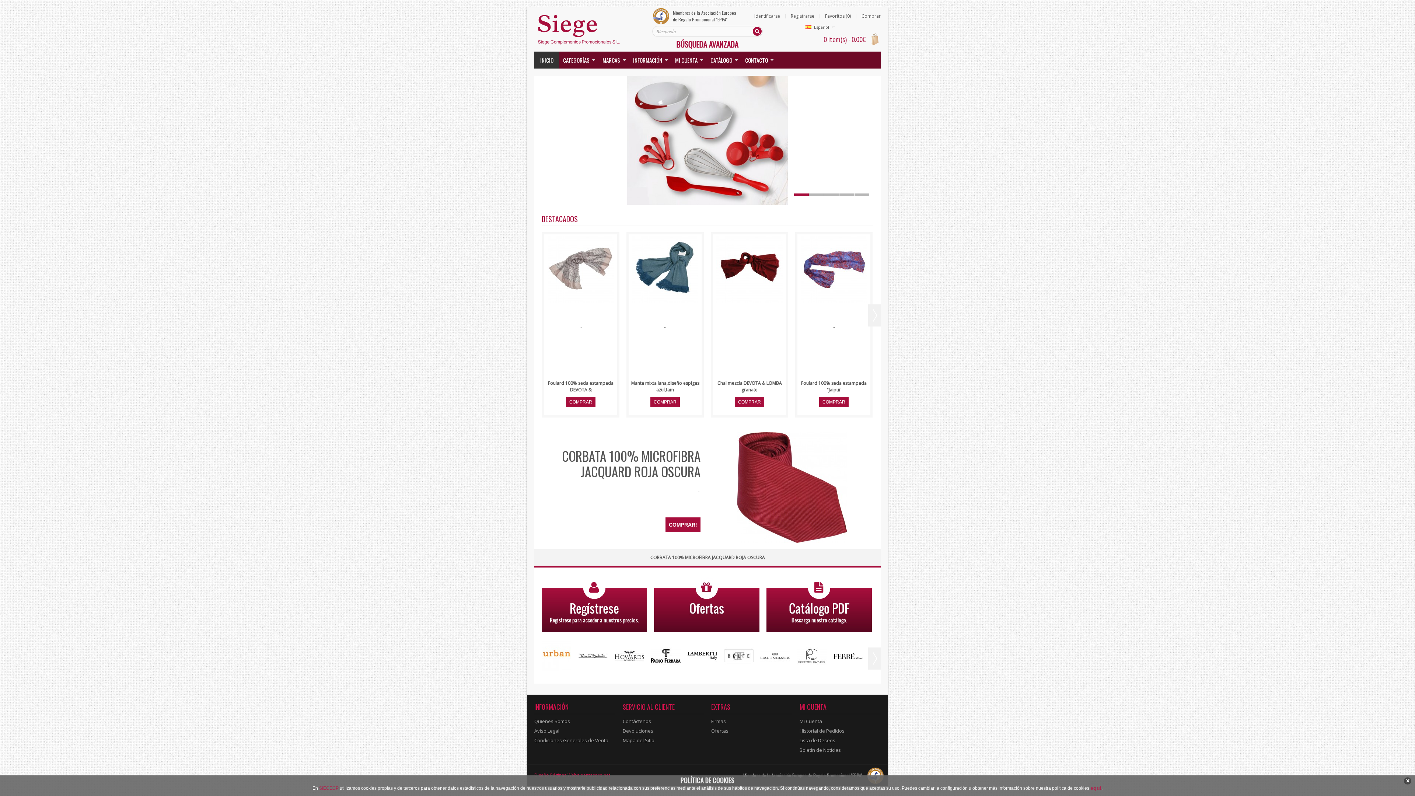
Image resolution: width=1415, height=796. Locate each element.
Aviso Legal (546, 730)
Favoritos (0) (838, 16)
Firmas (718, 721)
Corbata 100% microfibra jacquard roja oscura (631, 463)
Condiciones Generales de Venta (571, 740)
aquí (1095, 788)
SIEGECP (329, 788)
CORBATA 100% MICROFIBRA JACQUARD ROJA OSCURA (707, 557)
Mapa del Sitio (638, 740)
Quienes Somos (552, 721)
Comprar (871, 16)
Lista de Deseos (817, 740)
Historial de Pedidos (822, 730)
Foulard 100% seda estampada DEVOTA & (581, 386)
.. (699, 489)
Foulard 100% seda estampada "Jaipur (834, 386)
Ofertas (720, 730)
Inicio (546, 60)
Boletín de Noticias (820, 750)
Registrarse (802, 16)
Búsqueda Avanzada (707, 44)
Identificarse (767, 16)
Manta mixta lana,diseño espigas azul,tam (665, 386)
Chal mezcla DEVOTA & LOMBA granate (749, 386)
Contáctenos (637, 721)
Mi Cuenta (811, 721)
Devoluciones (638, 730)
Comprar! (683, 525)
